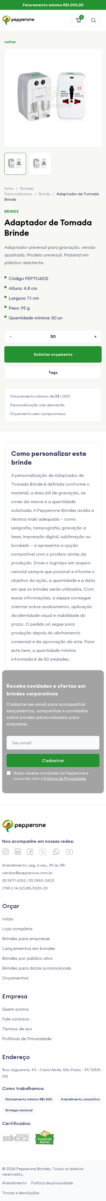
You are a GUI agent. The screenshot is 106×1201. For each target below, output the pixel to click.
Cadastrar (53, 760)
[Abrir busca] (93, 20)
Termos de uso (17, 1028)
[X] (43, 852)
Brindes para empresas (26, 938)
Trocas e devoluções (20, 1192)
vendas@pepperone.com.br (27, 872)
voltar (10, 41)
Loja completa (17, 928)
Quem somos (15, 1009)
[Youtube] (69, 852)
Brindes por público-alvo (27, 958)
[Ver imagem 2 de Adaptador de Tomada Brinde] (40, 164)
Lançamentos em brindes (28, 948)
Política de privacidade (52, 1182)
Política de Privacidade (65, 778)
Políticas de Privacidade (26, 1038)
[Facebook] (30, 851)
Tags (53, 372)
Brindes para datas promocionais (36, 968)
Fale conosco (16, 1019)
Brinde (44, 193)
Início (9, 188)
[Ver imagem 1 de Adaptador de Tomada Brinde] (15, 164)
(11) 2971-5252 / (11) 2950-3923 (28, 880)
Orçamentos (15, 978)
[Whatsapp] (56, 851)
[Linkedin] (17, 851)
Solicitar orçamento (53, 354)
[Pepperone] (18, 20)
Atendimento (14, 1182)
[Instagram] (5, 851)
